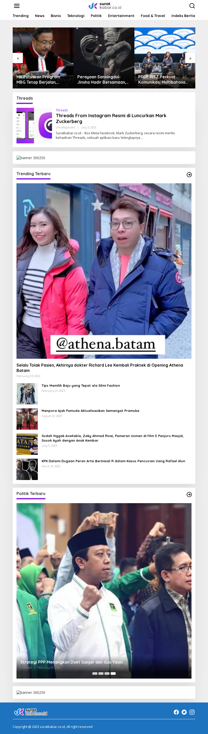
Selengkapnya (130, 138)
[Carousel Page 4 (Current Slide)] (113, 673)
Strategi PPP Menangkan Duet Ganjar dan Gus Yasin (71, 662)
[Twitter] (184, 712)
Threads (62, 110)
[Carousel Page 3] (107, 673)
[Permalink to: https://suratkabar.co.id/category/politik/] (189, 494)
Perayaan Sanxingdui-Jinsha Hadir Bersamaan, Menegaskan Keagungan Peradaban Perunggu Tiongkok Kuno (101, 79)
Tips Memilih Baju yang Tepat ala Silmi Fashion (81, 385)
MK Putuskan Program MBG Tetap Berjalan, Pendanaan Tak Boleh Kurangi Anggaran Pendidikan (38, 79)
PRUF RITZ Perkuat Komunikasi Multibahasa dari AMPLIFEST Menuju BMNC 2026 (161, 79)
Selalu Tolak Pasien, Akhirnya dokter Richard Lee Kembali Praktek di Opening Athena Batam (99, 368)
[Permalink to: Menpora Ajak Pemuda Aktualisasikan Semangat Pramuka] (27, 418)
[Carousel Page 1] (94, 673)
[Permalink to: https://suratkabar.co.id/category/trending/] (189, 175)
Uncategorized (65, 127)
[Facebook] (176, 712)
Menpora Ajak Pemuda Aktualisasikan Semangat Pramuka (90, 411)
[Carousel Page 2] (100, 673)
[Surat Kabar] (105, 5)
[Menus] (17, 6)
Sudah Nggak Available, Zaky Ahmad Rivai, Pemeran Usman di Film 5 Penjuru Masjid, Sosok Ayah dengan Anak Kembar (113, 438)
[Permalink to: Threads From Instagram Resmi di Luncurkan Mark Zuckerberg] (34, 125)
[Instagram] (192, 712)
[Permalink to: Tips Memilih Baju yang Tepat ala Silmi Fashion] (27, 393)
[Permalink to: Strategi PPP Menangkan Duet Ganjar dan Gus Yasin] (104, 591)
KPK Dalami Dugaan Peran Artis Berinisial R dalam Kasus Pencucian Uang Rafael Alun (113, 461)
